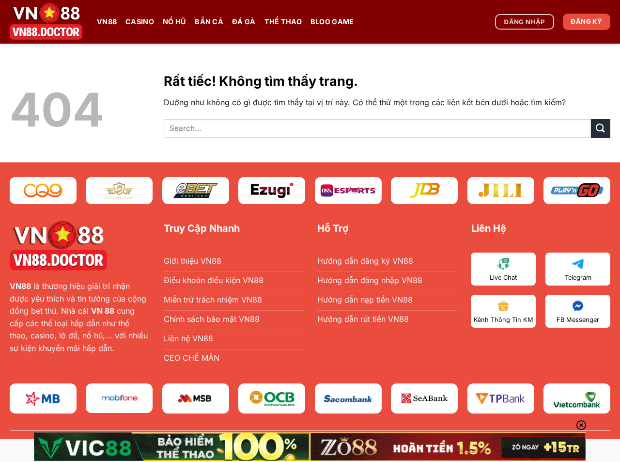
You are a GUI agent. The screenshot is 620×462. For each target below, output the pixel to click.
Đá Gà (243, 21)
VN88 (107, 21)
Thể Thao (283, 21)
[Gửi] (600, 128)
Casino (139, 21)
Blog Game (332, 21)
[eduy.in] (46, 21)
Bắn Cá (209, 21)
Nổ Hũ (174, 21)
